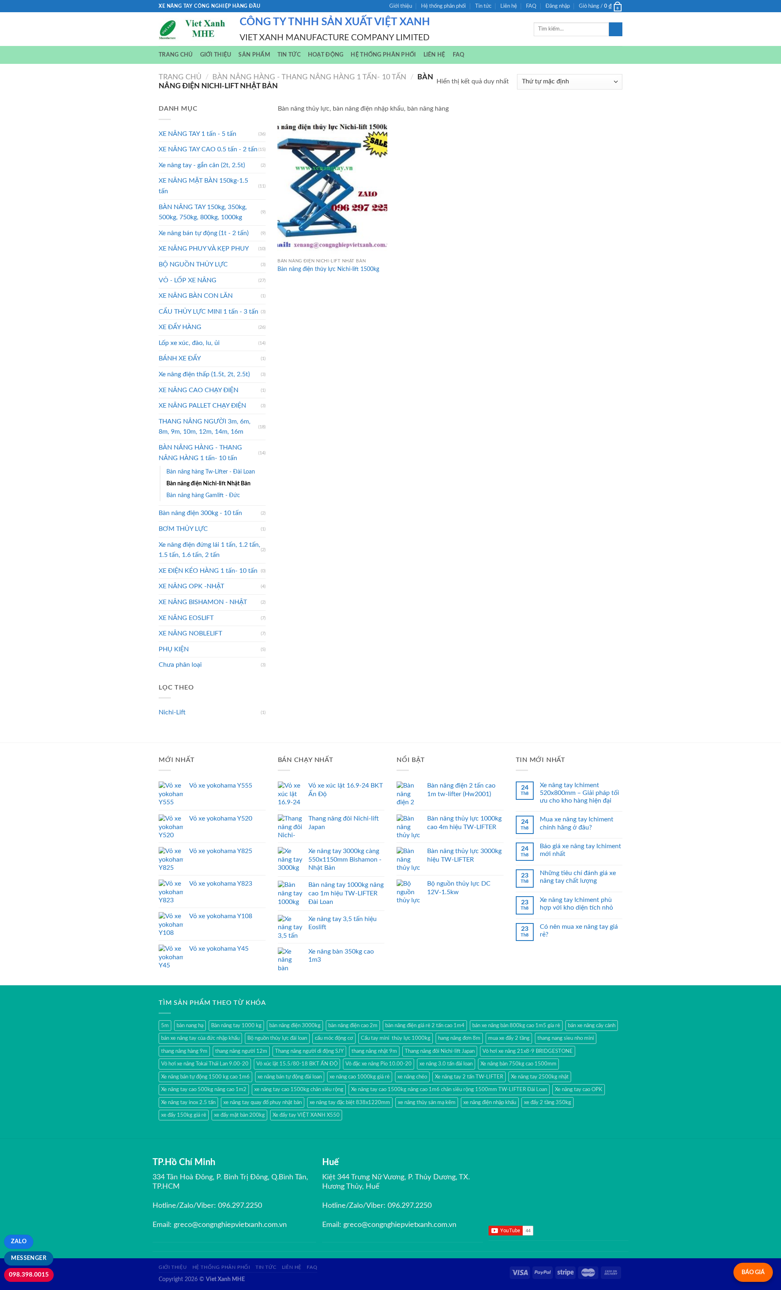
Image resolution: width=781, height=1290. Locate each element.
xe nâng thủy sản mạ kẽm (427, 1102)
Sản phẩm (254, 55)
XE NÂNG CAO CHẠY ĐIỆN (198, 390)
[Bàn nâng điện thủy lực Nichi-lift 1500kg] (332, 188)
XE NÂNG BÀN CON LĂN (196, 295)
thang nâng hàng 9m (184, 1051)
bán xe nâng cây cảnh (591, 1025)
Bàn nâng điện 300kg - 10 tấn (200, 513)
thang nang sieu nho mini (565, 1038)
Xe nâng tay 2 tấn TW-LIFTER (469, 1076)
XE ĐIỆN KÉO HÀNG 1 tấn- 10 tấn (208, 571)
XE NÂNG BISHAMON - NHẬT (203, 602)
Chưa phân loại (180, 664)
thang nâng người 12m (241, 1051)
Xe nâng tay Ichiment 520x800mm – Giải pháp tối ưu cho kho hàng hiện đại (579, 793)
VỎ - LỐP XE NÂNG (187, 280)
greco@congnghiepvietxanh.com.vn (230, 1225)
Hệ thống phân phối (443, 6)
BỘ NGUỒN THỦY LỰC (193, 264)
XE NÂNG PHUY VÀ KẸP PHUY (204, 248)
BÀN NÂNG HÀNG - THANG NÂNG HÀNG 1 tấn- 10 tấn (309, 77)
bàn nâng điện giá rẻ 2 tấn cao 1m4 (425, 1025)
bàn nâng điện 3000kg (295, 1025)
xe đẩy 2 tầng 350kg (547, 1102)
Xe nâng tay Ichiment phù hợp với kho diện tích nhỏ (576, 904)
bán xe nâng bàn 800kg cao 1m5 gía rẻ (516, 1025)
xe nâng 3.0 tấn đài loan (446, 1063)
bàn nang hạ (190, 1025)
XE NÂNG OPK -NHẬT (191, 586)
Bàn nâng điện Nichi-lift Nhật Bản (208, 483)
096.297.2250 (240, 1205)
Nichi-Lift (172, 712)
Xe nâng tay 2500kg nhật (540, 1076)
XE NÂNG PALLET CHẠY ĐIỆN (202, 405)
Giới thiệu (400, 6)
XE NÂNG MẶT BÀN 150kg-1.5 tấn (203, 185)
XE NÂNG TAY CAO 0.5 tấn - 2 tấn (208, 149)
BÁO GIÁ (753, 1272)
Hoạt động (326, 55)
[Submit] (615, 29)
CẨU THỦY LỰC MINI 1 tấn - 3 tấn (208, 311)
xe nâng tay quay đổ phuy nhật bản (262, 1102)
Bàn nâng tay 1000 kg (236, 1025)
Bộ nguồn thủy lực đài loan (277, 1038)
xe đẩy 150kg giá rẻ (183, 1115)
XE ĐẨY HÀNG (180, 327)
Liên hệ (508, 6)
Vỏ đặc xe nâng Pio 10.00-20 (378, 1063)
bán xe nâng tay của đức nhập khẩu (200, 1038)
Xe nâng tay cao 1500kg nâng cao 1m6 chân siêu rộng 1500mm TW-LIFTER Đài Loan (449, 1089)
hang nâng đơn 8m (459, 1038)
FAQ (531, 6)
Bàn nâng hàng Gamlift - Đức (203, 495)
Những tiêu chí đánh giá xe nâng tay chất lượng (578, 877)
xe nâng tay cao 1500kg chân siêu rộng (298, 1089)
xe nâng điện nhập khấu (489, 1102)
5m (165, 1025)
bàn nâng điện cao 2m (352, 1025)
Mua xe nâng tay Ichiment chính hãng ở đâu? (576, 823)
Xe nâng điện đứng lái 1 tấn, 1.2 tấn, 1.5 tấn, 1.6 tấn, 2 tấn (209, 550)
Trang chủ (176, 55)
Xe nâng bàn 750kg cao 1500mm (518, 1063)
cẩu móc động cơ (334, 1038)
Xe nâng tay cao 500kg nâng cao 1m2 (204, 1089)
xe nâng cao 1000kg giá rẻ (359, 1076)
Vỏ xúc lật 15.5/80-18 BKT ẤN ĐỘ (297, 1063)
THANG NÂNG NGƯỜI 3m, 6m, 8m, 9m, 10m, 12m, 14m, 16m (205, 426)
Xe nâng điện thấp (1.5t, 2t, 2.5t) (204, 374)
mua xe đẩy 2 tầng (509, 1038)
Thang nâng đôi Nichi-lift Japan (440, 1051)
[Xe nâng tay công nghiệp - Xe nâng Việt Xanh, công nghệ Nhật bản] (193, 29)
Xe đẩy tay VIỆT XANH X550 (306, 1115)
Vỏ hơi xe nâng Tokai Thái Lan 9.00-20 (205, 1063)
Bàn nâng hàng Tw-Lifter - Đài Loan (210, 472)
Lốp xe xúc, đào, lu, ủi (189, 343)
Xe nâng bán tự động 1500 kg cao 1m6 (205, 1076)
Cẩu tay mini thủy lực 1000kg (395, 1038)
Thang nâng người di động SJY (309, 1051)
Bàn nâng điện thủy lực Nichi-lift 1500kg (328, 269)
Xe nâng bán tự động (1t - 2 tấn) (204, 233)
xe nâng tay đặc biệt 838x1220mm (350, 1102)
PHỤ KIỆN (174, 649)
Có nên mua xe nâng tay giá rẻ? (579, 930)
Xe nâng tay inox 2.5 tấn (188, 1102)
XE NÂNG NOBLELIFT (190, 633)
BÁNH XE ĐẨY (180, 358)
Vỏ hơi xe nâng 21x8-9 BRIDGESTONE (527, 1051)
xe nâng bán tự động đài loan (289, 1076)
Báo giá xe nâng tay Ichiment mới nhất (580, 850)
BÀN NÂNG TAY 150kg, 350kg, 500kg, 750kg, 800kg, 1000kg (203, 212)
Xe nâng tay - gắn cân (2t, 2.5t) (202, 165)
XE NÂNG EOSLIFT (186, 618)
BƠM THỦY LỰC (183, 529)
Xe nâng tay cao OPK (578, 1089)
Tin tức (483, 6)
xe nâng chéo (412, 1076)
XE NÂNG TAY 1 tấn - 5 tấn (197, 134)
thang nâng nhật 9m (374, 1051)
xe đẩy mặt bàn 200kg (239, 1115)
